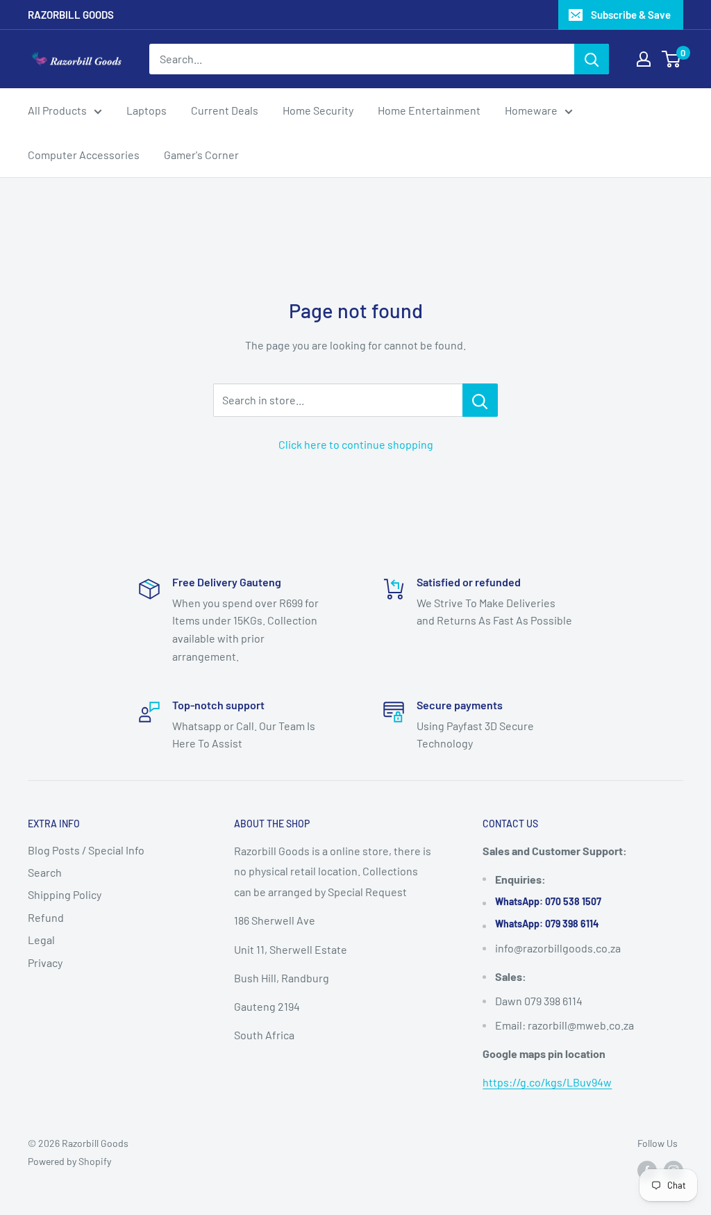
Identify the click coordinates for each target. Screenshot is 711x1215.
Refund (46, 917)
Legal (41, 939)
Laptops (146, 110)
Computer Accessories (84, 154)
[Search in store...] (480, 400)
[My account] (644, 59)
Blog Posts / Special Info (86, 850)
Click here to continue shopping (355, 444)
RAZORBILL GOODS (71, 14)
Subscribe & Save (631, 14)
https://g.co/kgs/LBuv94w (547, 1082)
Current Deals (224, 110)
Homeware (531, 110)
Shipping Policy (64, 894)
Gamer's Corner (201, 154)
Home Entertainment (429, 110)
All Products (57, 110)
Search (45, 872)
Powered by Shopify (69, 1161)
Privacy (45, 962)
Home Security (318, 110)
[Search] (591, 59)
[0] (671, 59)
